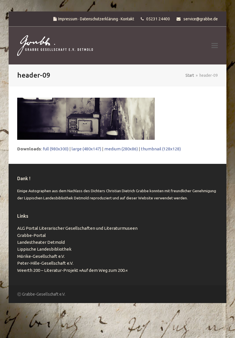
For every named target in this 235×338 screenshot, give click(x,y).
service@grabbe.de (200, 19)
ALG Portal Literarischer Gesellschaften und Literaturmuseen (77, 228)
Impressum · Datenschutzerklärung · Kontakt (96, 19)
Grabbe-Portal (31, 235)
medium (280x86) (121, 148)
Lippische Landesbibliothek (44, 249)
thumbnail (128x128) (161, 148)
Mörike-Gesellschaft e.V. (41, 256)
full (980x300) (55, 148)
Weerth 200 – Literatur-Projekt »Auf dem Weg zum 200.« (72, 270)
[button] (214, 45)
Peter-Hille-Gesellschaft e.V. (45, 263)
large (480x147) (86, 148)
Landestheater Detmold (41, 242)
